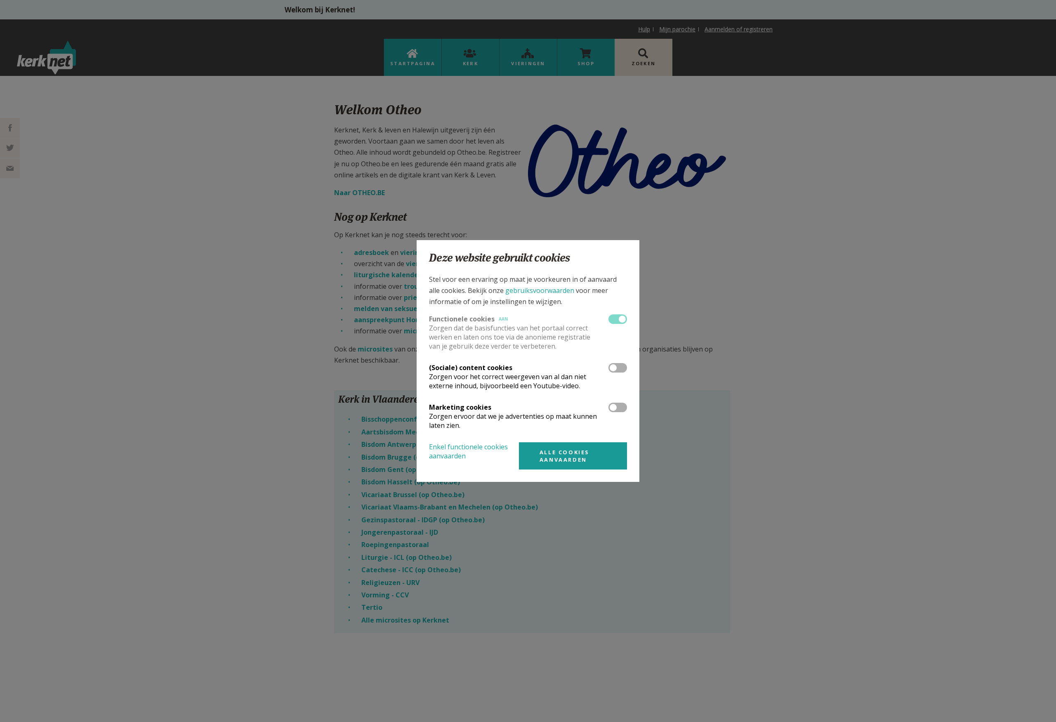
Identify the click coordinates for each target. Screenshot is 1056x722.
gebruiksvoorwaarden (539, 290)
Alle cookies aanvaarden (564, 455)
